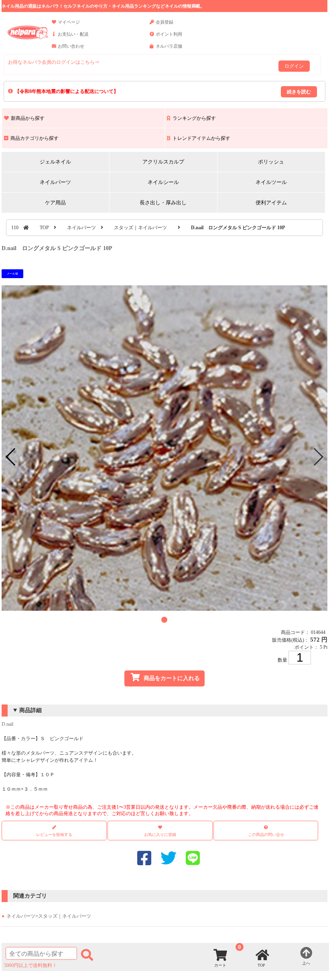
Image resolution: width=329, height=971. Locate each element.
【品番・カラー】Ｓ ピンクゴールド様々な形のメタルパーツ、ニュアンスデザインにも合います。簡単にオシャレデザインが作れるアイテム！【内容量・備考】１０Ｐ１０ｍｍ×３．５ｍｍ (160, 761)
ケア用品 (55, 203)
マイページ (69, 22)
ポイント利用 (169, 34)
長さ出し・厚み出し (163, 203)
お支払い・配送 (73, 34)
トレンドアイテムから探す (201, 138)
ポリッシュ (271, 162)
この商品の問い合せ (266, 834)
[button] (164, 620)
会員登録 (164, 22)
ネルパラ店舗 (169, 46)
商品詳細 (30, 710)
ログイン (294, 66)
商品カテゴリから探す (34, 138)
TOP (44, 227)
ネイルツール (271, 182)
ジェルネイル (55, 162)
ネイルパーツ (55, 182)
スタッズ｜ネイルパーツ (140, 227)
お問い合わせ (71, 46)
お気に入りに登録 (160, 834)
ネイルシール (163, 182)
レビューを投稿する (54, 834)
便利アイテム (271, 203)
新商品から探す (28, 118)
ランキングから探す (194, 118)
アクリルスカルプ (163, 162)
